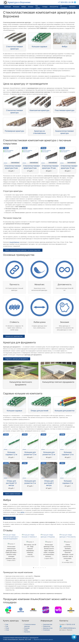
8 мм (6, 626)
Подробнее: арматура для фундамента (16, 358)
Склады (44, 6)
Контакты (72, 6)
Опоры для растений (39, 411)
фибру (23, 512)
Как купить (27, 631)
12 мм (7, 630)
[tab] (33, 567)
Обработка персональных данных (43, 639)
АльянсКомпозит (14, 242)
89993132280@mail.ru (69, 628)
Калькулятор (54, 6)
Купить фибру (9, 518)
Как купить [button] (38, 7)
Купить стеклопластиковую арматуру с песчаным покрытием (22, 250)
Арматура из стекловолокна (39, 132)
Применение (46, 626)
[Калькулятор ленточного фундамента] (20, 370)
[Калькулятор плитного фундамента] (58, 370)
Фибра (23, 6)
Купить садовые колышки (12, 493)
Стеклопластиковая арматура (14, 47)
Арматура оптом (47, 628)
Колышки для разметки (64, 411)
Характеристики (47, 624)
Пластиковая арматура (64, 110)
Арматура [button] (7, 6)
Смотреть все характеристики (13, 336)
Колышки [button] (16, 6)
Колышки (26, 628)
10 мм (7, 628)
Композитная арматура (39, 110)
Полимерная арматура (14, 131)
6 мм (6, 624)
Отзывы (30, 6)
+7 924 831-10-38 (65, 2)
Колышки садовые (39, 46)
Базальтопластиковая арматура (64, 132)
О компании (63, 7)
